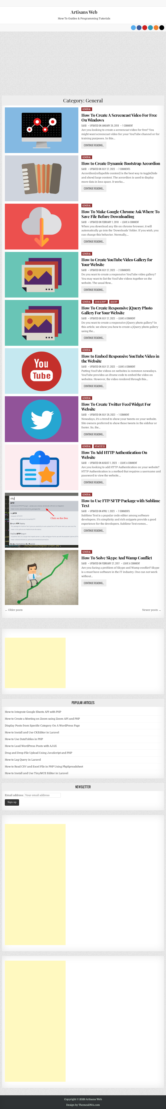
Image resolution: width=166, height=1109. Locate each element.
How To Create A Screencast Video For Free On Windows (119, 117)
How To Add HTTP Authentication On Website (114, 455)
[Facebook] (139, 27)
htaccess (100, 446)
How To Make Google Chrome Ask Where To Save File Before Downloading (120, 214)
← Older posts (14, 609)
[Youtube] (144, 27)
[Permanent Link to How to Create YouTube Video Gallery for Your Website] (41, 275)
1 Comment (127, 125)
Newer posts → (151, 609)
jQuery (114, 301)
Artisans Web (84, 12)
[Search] (161, 27)
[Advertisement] (83, 62)
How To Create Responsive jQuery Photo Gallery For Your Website (116, 310)
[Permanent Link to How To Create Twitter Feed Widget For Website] (41, 419)
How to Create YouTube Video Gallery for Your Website (116, 262)
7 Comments (124, 169)
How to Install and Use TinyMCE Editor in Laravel (36, 773)
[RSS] (156, 27)
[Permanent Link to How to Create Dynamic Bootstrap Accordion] (41, 178)
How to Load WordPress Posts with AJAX (31, 745)
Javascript (101, 301)
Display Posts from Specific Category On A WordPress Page (42, 725)
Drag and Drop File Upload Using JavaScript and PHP (38, 752)
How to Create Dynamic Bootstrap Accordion (120, 163)
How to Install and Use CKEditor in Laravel (32, 732)
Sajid (83, 125)
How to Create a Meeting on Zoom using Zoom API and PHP (42, 718)
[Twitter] (133, 27)
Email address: (14, 795)
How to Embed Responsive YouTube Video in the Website (120, 358)
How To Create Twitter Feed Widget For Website (116, 406)
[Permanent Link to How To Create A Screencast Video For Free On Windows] (41, 130)
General (86, 109)
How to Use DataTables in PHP (24, 739)
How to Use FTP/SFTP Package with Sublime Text (120, 503)
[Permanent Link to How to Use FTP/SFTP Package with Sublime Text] (41, 520)
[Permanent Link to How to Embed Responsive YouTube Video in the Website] (41, 371)
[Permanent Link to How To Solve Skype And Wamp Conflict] (41, 577)
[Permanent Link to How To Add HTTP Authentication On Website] (41, 467)
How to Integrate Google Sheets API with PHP (33, 711)
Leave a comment (130, 222)
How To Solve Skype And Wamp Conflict (116, 557)
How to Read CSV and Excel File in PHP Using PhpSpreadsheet (44, 766)
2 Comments (124, 270)
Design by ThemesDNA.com (83, 1105)
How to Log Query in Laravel (23, 759)
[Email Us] (150, 27)
